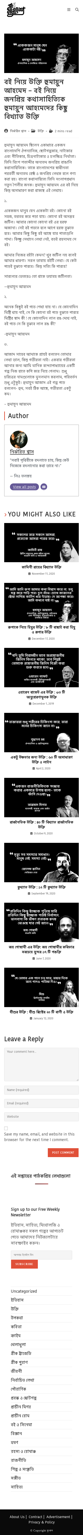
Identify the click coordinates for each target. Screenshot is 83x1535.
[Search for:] (75, 9)
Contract (35, 1516)
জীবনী (16, 1371)
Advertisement (58, 1516)
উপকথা (17, 1318)
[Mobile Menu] (69, 9)
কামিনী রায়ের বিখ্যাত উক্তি (41, 567)
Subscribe (24, 1264)
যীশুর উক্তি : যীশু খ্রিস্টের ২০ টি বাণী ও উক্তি (41, 1012)
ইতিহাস (17, 1300)
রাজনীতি (18, 1460)
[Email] (44, 486)
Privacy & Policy (42, 1522)
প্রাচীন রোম (20, 1416)
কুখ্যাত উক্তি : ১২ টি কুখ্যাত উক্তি (41, 887)
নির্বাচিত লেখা (22, 1380)
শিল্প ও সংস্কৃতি (22, 1469)
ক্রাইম (16, 1335)
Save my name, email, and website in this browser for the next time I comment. (39, 1137)
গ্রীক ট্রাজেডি (21, 1353)
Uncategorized (24, 1291)
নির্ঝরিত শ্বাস (18, 131)
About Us (17, 1516)
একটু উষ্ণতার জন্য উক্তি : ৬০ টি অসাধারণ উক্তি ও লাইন (42, 760)
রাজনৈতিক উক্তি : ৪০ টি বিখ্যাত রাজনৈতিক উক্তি (41, 825)
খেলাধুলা (18, 1344)
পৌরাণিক (18, 1389)
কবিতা (16, 1327)
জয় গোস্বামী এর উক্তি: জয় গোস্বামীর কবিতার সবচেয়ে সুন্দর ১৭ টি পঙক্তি (41, 950)
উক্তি (41, 131)
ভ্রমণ (14, 1442)
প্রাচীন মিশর (21, 1407)
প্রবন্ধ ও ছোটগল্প (24, 1398)
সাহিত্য (17, 1487)
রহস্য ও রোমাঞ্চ (23, 1451)
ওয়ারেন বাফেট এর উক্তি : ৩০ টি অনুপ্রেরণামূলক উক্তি (41, 695)
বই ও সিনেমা (21, 1425)
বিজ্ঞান (16, 1433)
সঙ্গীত (16, 1478)
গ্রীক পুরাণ (19, 1362)
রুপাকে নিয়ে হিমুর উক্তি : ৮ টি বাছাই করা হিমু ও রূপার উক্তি (41, 630)
